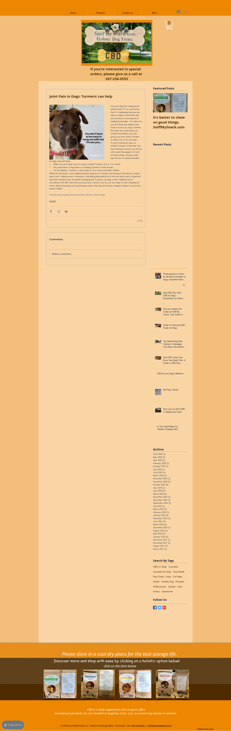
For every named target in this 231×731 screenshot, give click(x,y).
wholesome (167, 591)
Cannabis (173, 566)
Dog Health (178, 571)
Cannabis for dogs (162, 571)
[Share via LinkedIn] (66, 211)
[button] (169, 25)
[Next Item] (182, 102)
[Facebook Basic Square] (155, 607)
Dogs (168, 576)
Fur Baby (177, 576)
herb (179, 586)
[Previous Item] (158, 102)
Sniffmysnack (159, 586)
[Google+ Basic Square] (164, 607)
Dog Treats (158, 576)
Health (52, 201)
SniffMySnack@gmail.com (160, 725)
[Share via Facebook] (50, 211)
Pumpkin (180, 581)
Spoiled (172, 586)
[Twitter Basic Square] (159, 607)
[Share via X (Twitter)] (58, 211)
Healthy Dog (167, 581)
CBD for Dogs (160, 566)
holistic (156, 591)
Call (128, 725)
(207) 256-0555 (138, 725)
